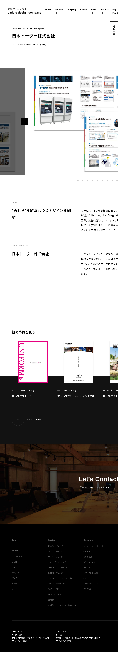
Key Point (115, 11)
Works (48, 9)
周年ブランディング (55, 557)
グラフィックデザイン (56, 583)
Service (59, 9)
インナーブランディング (57, 562)
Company (72, 9)
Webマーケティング (55, 594)
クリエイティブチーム (91, 562)
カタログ (15, 583)
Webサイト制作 (53, 589)
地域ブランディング (55, 573)
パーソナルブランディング (58, 567)
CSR (84, 578)
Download (114, 29)
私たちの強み (88, 557)
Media (94, 9)
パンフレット (17, 578)
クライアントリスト (91, 573)
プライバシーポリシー (91, 583)
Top (13, 45)
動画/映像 (15, 572)
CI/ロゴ (14, 562)
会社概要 (86, 551)
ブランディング (18, 556)
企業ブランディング (55, 546)
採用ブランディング (55, 551)
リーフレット (17, 588)
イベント (86, 567)
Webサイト (16, 567)
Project (84, 9)
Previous (24, 121)
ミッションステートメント (93, 546)
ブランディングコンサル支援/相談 (60, 578)
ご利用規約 (87, 589)
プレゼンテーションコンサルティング (62, 605)
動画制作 (51, 599)
